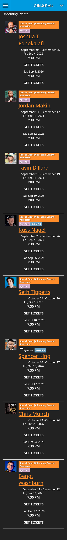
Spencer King (34, 355)
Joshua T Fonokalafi (31, 40)
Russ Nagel (32, 229)
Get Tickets (34, 64)
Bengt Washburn (31, 479)
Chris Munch (34, 413)
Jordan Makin (35, 105)
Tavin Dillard (33, 167)
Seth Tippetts (34, 291)
